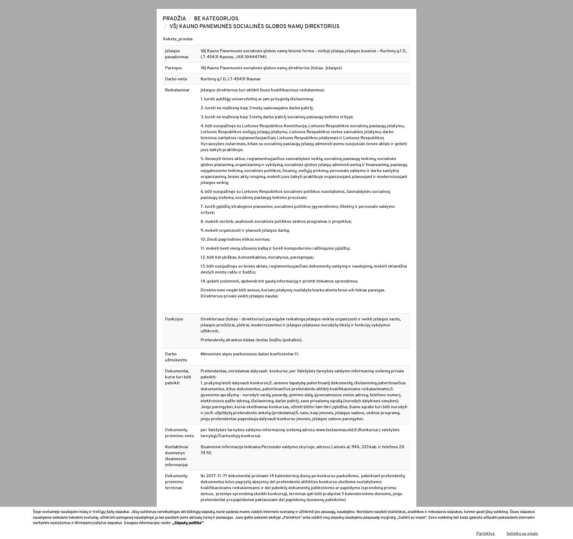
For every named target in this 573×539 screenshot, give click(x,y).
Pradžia (174, 18)
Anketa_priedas (178, 39)
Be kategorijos (216, 18)
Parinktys (485, 533)
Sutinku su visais (522, 533)
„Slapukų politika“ (187, 522)
